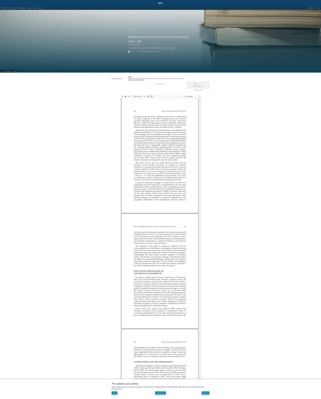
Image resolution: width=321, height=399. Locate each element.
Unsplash (15, 71)
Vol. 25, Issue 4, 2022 (133, 33)
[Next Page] (143, 96)
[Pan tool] (148, 96)
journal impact (133, 48)
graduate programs (169, 48)
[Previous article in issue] (110, 78)
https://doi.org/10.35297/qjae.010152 (148, 51)
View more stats (198, 90)
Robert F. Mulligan (133, 45)
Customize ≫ (161, 393)
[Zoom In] (185, 96)
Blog (40, 8)
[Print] (125, 96)
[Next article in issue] (123, 78)
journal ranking (144, 48)
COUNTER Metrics (147, 387)
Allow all (206, 393)
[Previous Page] (131, 96)
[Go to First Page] (129, 96)
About (29, 8)
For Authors (12, 8)
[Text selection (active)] (151, 96)
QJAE (130, 77)
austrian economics (156, 48)
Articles (3, 8)
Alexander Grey (8, 71)
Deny (115, 393)
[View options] (122, 96)
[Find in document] (199, 96)
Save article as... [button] (160, 83)
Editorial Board (21, 8)
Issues (35, 8)
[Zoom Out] (184, 96)
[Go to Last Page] (145, 96)
